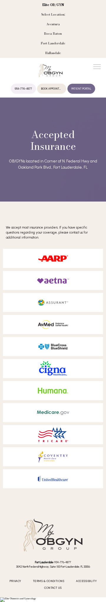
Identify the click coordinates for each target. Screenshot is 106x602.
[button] (97, 67)
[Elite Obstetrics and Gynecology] (53, 599)
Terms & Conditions (48, 581)
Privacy (15, 581)
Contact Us (53, 588)
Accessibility (86, 581)
